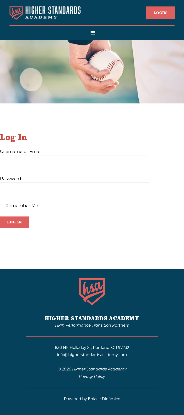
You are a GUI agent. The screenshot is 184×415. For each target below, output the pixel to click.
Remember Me (22, 205)
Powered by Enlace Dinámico (92, 399)
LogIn (160, 13)
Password (10, 178)
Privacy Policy (92, 377)
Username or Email (21, 151)
